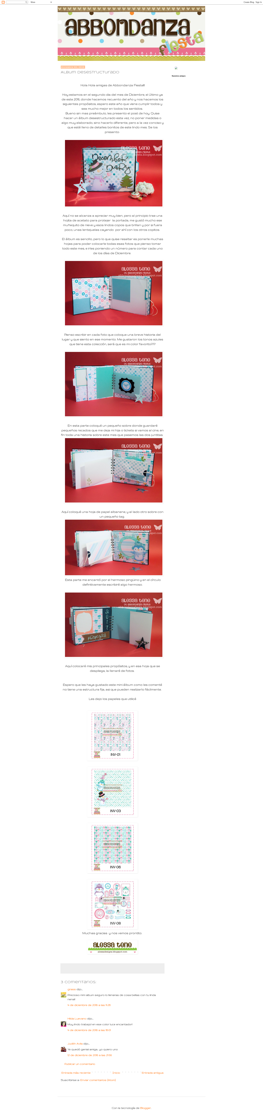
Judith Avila (75, 1043)
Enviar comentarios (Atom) (98, 1080)
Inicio (116, 1072)
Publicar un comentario (80, 1063)
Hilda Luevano (77, 1018)
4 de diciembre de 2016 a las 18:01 (89, 1030)
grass (72, 989)
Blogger (145, 1107)
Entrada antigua (152, 1072)
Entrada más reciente (76, 1072)
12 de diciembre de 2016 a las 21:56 (90, 1055)
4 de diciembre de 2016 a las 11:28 (89, 1005)
